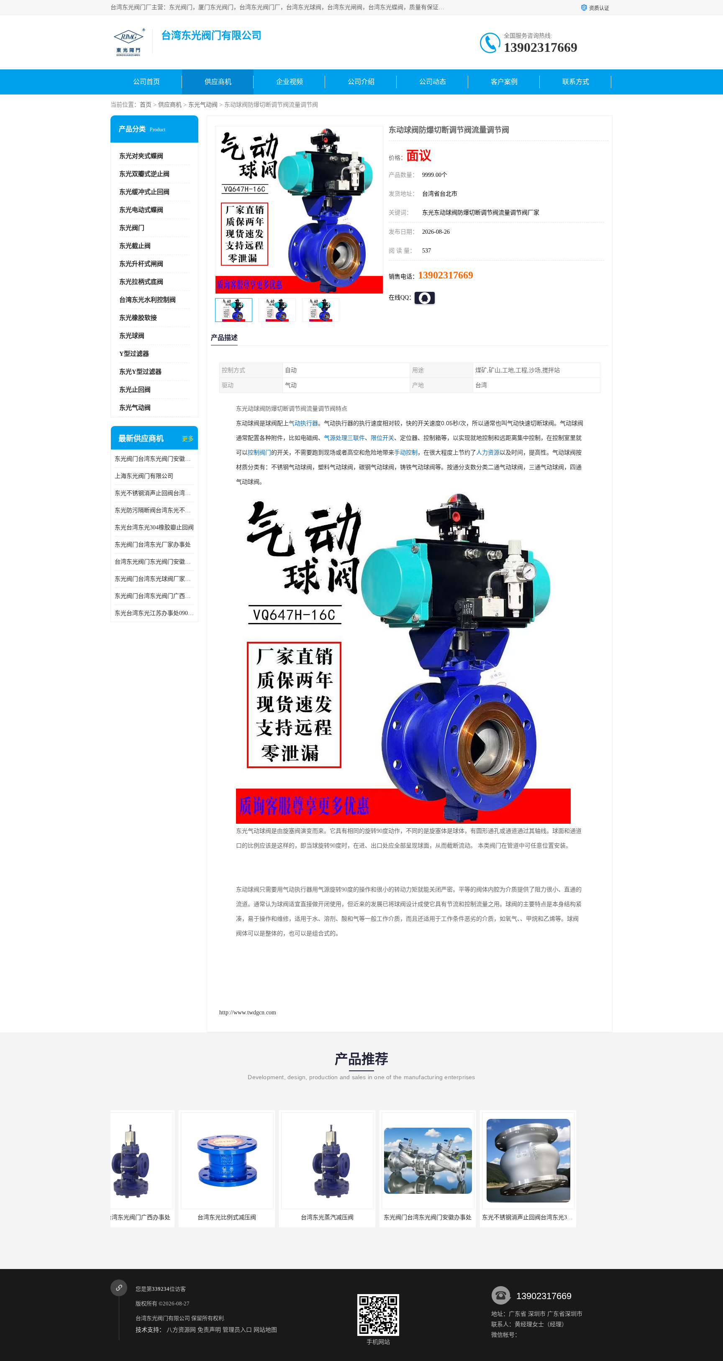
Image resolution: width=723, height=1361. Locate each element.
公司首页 (146, 81)
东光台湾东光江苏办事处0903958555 (154, 613)
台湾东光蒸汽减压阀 (259, 1217)
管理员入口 (237, 1330)
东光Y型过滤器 (140, 371)
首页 (145, 105)
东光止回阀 (135, 389)
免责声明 (209, 1330)
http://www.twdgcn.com (247, 1012)
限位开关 (382, 437)
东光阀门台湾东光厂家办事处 (153, 544)
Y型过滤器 (134, 353)
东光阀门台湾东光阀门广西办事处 (154, 596)
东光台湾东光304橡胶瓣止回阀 (154, 527)
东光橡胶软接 (138, 317)
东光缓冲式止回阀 (144, 192)
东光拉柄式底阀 (141, 281)
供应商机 (218, 81)
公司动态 (432, 81)
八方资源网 (181, 1330)
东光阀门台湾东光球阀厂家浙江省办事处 (154, 579)
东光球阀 (131, 335)
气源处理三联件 (344, 437)
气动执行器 (303, 423)
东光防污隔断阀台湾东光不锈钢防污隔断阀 (154, 510)
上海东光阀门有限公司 (144, 476)
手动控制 (406, 452)
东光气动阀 (203, 105)
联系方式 (575, 81)
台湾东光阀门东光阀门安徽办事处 (154, 562)
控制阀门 (259, 452)
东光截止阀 (135, 246)
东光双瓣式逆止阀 (144, 174)
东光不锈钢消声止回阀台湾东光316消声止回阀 (154, 493)
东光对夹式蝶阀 (141, 156)
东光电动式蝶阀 (141, 210)
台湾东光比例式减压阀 (158, 1217)
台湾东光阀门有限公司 (163, 1318)
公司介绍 (361, 81)
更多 (188, 439)
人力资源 (488, 452)
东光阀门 (131, 228)
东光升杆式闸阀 (141, 263)
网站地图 (265, 1330)
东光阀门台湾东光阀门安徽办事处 (154, 459)
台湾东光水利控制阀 (147, 299)
